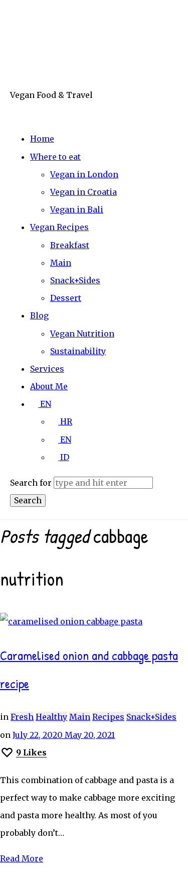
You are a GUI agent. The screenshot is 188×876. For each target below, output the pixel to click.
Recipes (108, 717)
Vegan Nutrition (82, 333)
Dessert (65, 298)
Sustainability (78, 351)
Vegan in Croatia (83, 192)
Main (60, 263)
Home (42, 139)
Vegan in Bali (76, 209)
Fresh (22, 717)
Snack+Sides (75, 280)
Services (47, 369)
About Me (49, 386)
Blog (39, 315)
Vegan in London (84, 174)
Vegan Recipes (59, 227)
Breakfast (69, 245)
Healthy (51, 717)
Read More (21, 858)
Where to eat (55, 157)
